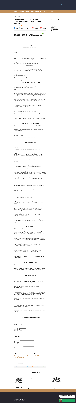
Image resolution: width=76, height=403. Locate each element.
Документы (45, 11)
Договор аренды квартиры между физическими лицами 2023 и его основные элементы (56, 379)
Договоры (27, 11)
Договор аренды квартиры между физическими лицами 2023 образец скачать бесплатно (19, 390)
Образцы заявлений (35, 11)
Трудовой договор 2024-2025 (32, 379)
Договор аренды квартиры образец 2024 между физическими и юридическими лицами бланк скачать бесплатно (19, 379)
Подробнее (16, 359)
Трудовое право (54, 28)
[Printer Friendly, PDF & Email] (43, 33)
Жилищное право (54, 29)
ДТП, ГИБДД (53, 26)
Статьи (51, 11)
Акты (41, 11)
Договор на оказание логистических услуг (57, 390)
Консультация (21, 11)
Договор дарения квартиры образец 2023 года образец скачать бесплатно (32, 390)
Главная (15, 11)
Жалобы (52, 27)
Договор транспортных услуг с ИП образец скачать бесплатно (44, 390)
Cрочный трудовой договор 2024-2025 (44, 379)
